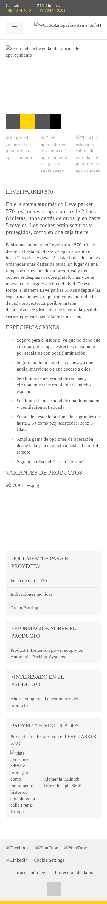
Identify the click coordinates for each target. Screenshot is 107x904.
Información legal (31, 872)
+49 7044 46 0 (18, 10)
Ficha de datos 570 (28, 580)
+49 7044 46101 (51, 10)
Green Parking (24, 607)
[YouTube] (46, 848)
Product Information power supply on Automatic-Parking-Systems (46, 653)
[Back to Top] (54, 889)
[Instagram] (75, 848)
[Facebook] (17, 848)
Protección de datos (74, 872)
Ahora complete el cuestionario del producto (44, 702)
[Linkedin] (17, 860)
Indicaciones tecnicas (31, 594)
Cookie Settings (49, 860)
